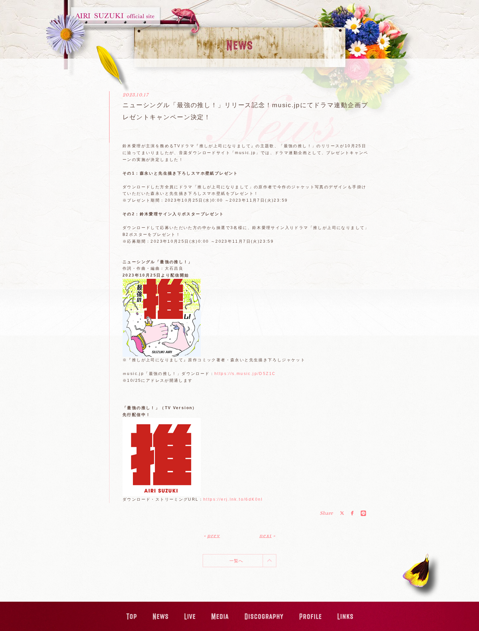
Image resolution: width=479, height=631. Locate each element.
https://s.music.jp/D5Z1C (245, 373)
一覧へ (236, 560)
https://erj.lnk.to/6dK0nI (233, 499)
